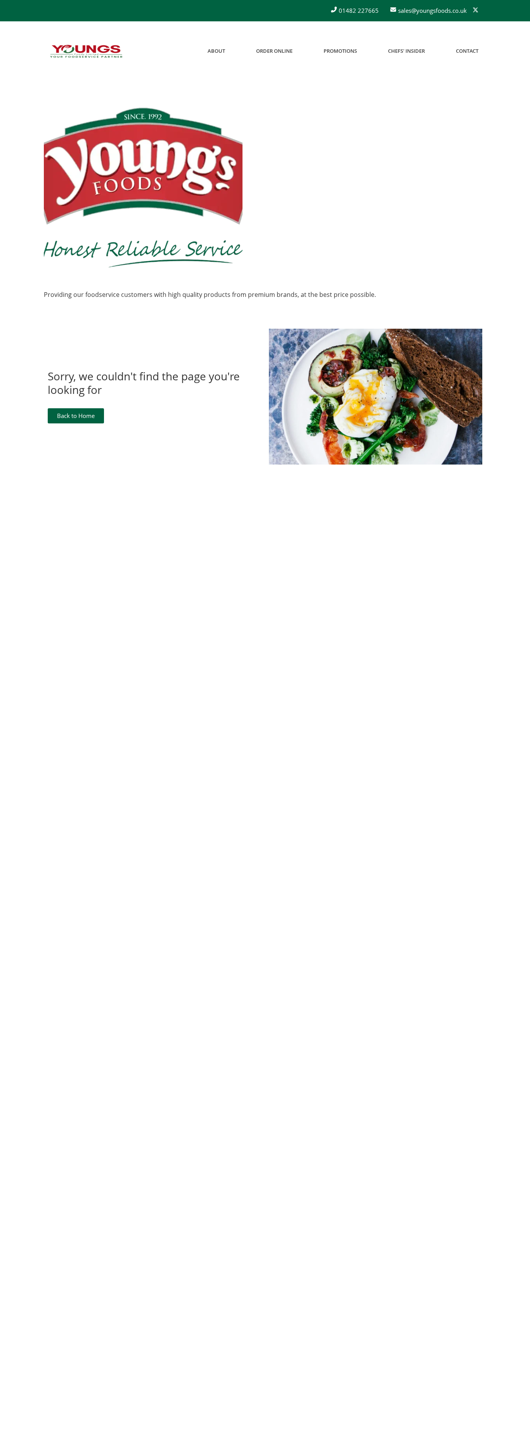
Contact (467, 50)
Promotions (340, 50)
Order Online (274, 50)
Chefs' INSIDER (406, 50)
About (216, 50)
